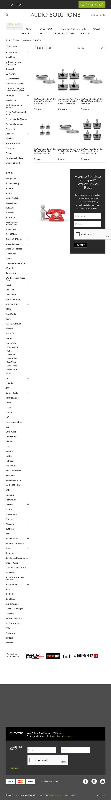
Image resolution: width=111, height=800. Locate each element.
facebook (85, 781)
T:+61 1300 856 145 (36, 736)
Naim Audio (11, 500)
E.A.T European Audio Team (15, 279)
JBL (7, 378)
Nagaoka (10, 495)
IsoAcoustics (27, 40)
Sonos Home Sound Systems (15, 578)
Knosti (8, 403)
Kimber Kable (12, 393)
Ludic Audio (11, 437)
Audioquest (11, 203)
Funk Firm (10, 290)
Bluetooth (10, 69)
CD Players (11, 74)
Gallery (97, 29)
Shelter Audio (12, 563)
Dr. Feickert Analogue (15, 263)
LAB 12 (9, 417)
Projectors (10, 129)
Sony (8, 589)
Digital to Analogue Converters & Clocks (15, 89)
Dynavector (11, 273)
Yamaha (9, 643)
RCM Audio (11, 529)
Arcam (9, 193)
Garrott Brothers (13, 299)
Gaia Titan (11, 362)
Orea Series (12, 366)
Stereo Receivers (14, 143)
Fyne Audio (11, 295)
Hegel (8, 319)
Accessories (11, 52)
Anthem (9, 188)
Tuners (9, 153)
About (29, 29)
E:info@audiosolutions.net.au (60, 736)
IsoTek (9, 373)
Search (7, 14)
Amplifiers (10, 57)
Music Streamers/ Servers (14, 106)
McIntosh (10, 461)
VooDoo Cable (12, 623)
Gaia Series (12, 358)
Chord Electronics (14, 249)
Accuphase (11, 179)
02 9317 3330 (94, 4)
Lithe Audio (11, 432)
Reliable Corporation (15, 543)
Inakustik (10, 333)
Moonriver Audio (13, 480)
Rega (8, 534)
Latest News (46, 29)
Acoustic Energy (13, 183)
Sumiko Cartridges (14, 609)
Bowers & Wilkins (14, 239)
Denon (9, 258)
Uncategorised (13, 163)
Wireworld (10, 633)
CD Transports (12, 79)
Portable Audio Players (16, 119)
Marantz (9, 451)
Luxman (9, 441)
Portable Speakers (14, 124)
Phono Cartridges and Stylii (16, 113)
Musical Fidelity (13, 485)
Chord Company (13, 244)
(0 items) (98, 15)
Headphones (11, 100)
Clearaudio (11, 254)
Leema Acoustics (14, 422)
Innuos (9, 338)
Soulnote (10, 594)
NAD (8, 490)
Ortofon (9, 509)
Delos (9, 351)
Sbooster (10, 553)
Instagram (94, 781)
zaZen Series (12, 369)
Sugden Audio (12, 604)
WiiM (8, 628)
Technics (10, 614)
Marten (9, 456)
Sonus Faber (11, 584)
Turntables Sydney (14, 158)
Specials (85, 34)
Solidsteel (10, 573)
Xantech (9, 638)
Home (8, 40)
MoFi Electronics (13, 471)
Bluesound (11, 229)
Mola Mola (10, 475)
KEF (7, 388)
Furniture (10, 95)
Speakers (10, 134)
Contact (42, 34)
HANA (8, 309)
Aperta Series (13, 347)
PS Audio (10, 524)
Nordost (9, 505)
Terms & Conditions (64, 34)
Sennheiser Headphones (17, 558)
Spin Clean (10, 599)
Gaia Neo (11, 355)
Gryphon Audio (12, 304)
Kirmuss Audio (12, 398)
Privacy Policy (55, 795)
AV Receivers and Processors (13, 63)
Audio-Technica (13, 198)
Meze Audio (11, 466)
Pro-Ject (10, 519)
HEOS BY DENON (13, 324)
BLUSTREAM (11, 234)
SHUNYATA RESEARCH (16, 568)
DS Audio (10, 268)
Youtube (102, 781)
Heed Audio (11, 314)
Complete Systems (14, 84)
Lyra (7, 446)
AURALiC (10, 208)
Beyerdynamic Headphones (12, 223)
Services (26, 34)
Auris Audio (11, 217)
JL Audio (9, 383)
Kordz (8, 407)
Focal (8, 285)
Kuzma (9, 412)
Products (14, 24)
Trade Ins (10, 148)
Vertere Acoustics (14, 618)
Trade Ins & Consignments (72, 29)
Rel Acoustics (12, 539)
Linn (7, 427)
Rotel (8, 548)
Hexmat (9, 329)
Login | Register (16, 5)
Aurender (10, 213)
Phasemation (12, 514)
